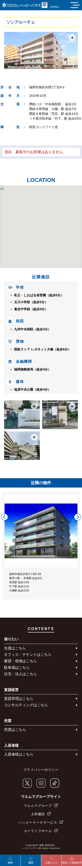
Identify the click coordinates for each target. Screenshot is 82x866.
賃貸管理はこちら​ (18, 699)
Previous (4, 517)
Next (77, 517)
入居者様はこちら (18, 754)
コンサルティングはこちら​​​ (26, 705)
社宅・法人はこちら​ (20, 674)
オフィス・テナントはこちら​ (27, 654)
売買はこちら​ (15, 730)
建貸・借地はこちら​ (20, 661)
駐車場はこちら (17, 667)
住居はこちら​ (15, 648)
